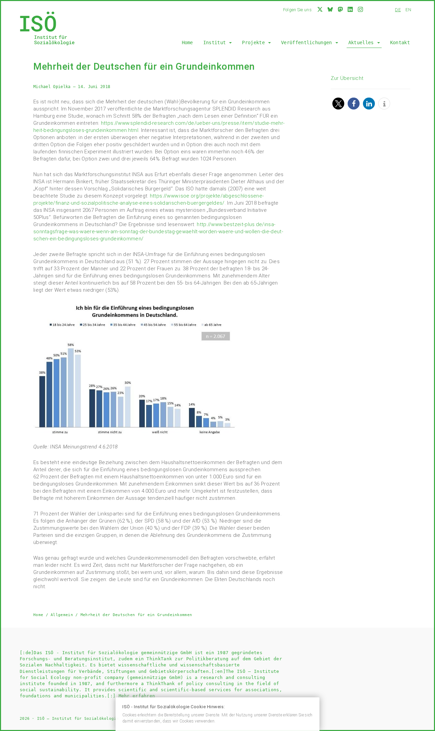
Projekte (254, 42)
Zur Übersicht (347, 78)
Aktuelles (362, 42)
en (408, 9)
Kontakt (400, 42)
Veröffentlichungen (308, 42)
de (398, 9)
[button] (338, 103)
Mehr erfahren (137, 695)
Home (187, 42)
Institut (216, 42)
